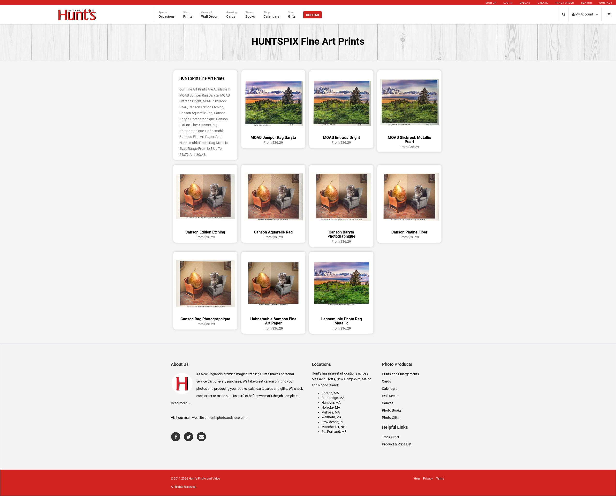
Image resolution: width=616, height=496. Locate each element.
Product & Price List (396, 444)
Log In (507, 2)
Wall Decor (390, 396)
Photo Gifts (390, 418)
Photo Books (391, 410)
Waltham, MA (331, 417)
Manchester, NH (333, 427)
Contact (605, 2)
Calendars (389, 389)
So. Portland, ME (333, 432)
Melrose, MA (330, 412)
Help (417, 478)
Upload (525, 2)
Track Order (564, 2)
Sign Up (491, 2)
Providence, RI (332, 422)
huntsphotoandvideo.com (227, 418)
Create (543, 2)
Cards (386, 381)
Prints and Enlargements (400, 374)
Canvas (387, 403)
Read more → (181, 403)
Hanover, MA (331, 403)
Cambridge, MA (332, 398)
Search (586, 2)
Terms (440, 478)
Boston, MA (330, 393)
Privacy (428, 478)
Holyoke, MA (330, 407)
